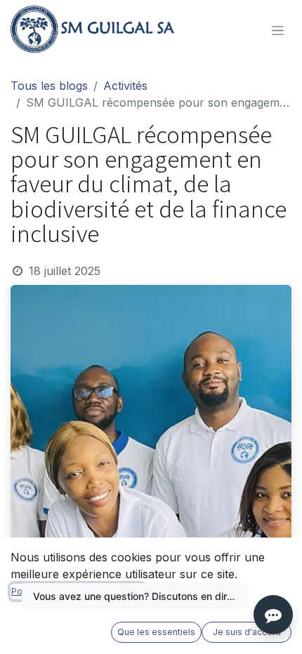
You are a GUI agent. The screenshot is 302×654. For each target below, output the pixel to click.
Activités (125, 86)
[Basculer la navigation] (277, 30)
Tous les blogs (49, 86)
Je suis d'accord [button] (247, 632)
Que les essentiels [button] (156, 632)
